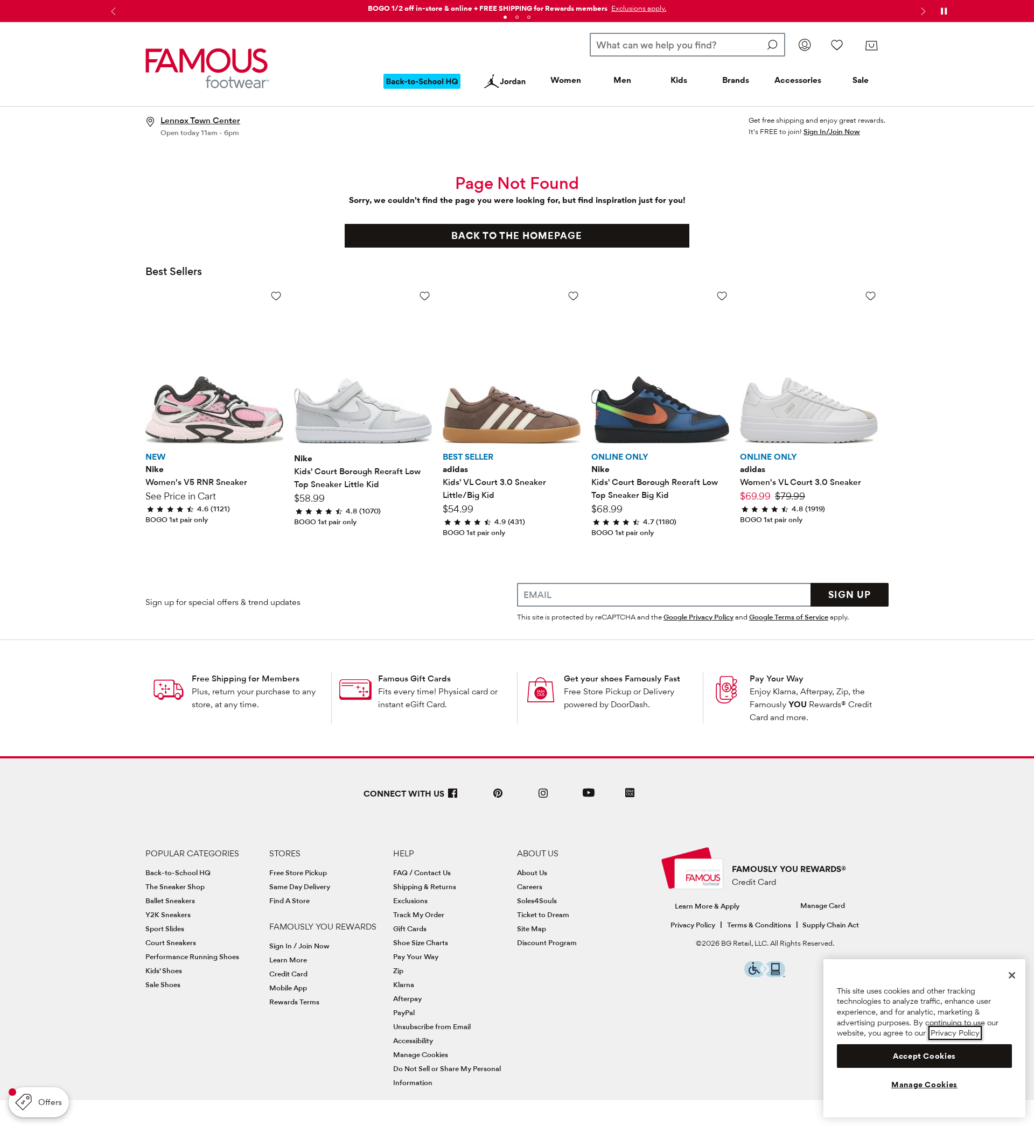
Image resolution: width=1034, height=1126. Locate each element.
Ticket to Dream (543, 914)
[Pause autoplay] (943, 11)
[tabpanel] (517, 6)
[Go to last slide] (112, 11)
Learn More (288, 959)
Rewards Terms (294, 1001)
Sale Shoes (162, 984)
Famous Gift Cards (414, 678)
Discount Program (547, 942)
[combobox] (687, 45)
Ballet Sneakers (170, 900)
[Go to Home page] (207, 68)
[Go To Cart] (871, 46)
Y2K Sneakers (168, 914)
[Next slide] (922, 11)
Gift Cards (410, 928)
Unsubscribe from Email (432, 1026)
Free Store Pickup (298, 872)
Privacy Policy (692, 924)
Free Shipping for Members (245, 678)
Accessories (797, 80)
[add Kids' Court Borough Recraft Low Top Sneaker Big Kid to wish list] (722, 295)
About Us (532, 872)
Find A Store (289, 900)
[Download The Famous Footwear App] (629, 794)
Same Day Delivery (299, 886)
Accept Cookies (924, 1056)
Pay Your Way (777, 678)
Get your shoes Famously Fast (622, 678)
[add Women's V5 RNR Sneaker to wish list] (276, 295)
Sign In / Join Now (299, 945)
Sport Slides (164, 928)
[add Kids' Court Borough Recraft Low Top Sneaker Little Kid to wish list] (424, 295)
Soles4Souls (537, 900)
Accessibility (413, 1040)
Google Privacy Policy (698, 617)
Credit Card (288, 973)
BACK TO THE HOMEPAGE (516, 235)
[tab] (505, 17)
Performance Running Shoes (192, 956)
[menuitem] (422, 90)
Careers (529, 886)
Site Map (531, 928)
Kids (678, 80)
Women (565, 80)
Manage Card (822, 905)
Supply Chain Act (830, 924)
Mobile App (288, 987)
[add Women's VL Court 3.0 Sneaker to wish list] (870, 295)
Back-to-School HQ (178, 872)
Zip (398, 970)
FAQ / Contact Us (422, 872)
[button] (637, 8)
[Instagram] (543, 797)
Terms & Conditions (759, 924)
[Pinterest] (498, 797)
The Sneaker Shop (175, 886)
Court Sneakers (170, 942)
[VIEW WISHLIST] (837, 44)
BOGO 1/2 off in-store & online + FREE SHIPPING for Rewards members (487, 8)
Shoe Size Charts (420, 942)
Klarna (403, 984)
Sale (861, 80)
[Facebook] (453, 797)
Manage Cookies (420, 1054)
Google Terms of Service (788, 617)
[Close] (1012, 975)
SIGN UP (849, 594)
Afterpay (407, 998)
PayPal (404, 1012)
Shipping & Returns (424, 886)
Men (622, 80)
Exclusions (410, 900)
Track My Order (418, 914)
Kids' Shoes (163, 970)
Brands (735, 80)
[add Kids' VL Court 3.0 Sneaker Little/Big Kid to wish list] (573, 295)
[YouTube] (588, 797)
